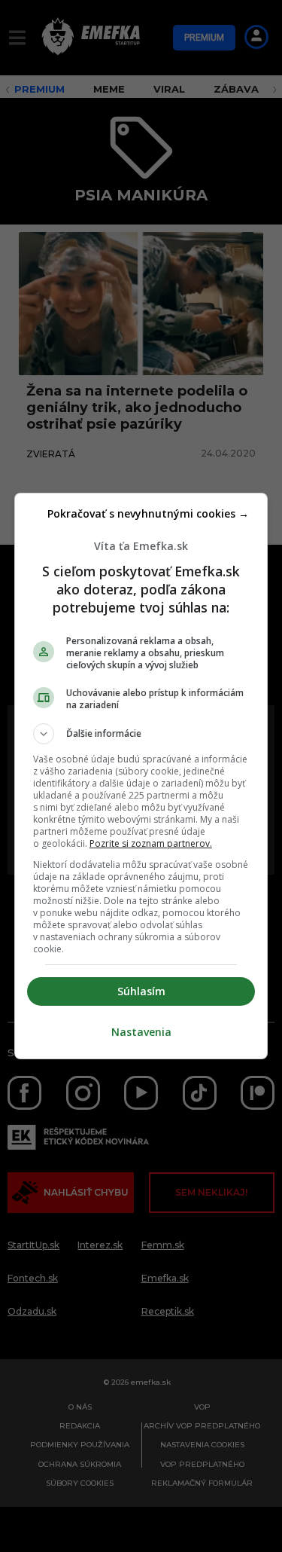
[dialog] (141, 776)
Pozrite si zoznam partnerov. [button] (150, 843)
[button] (141, 733)
